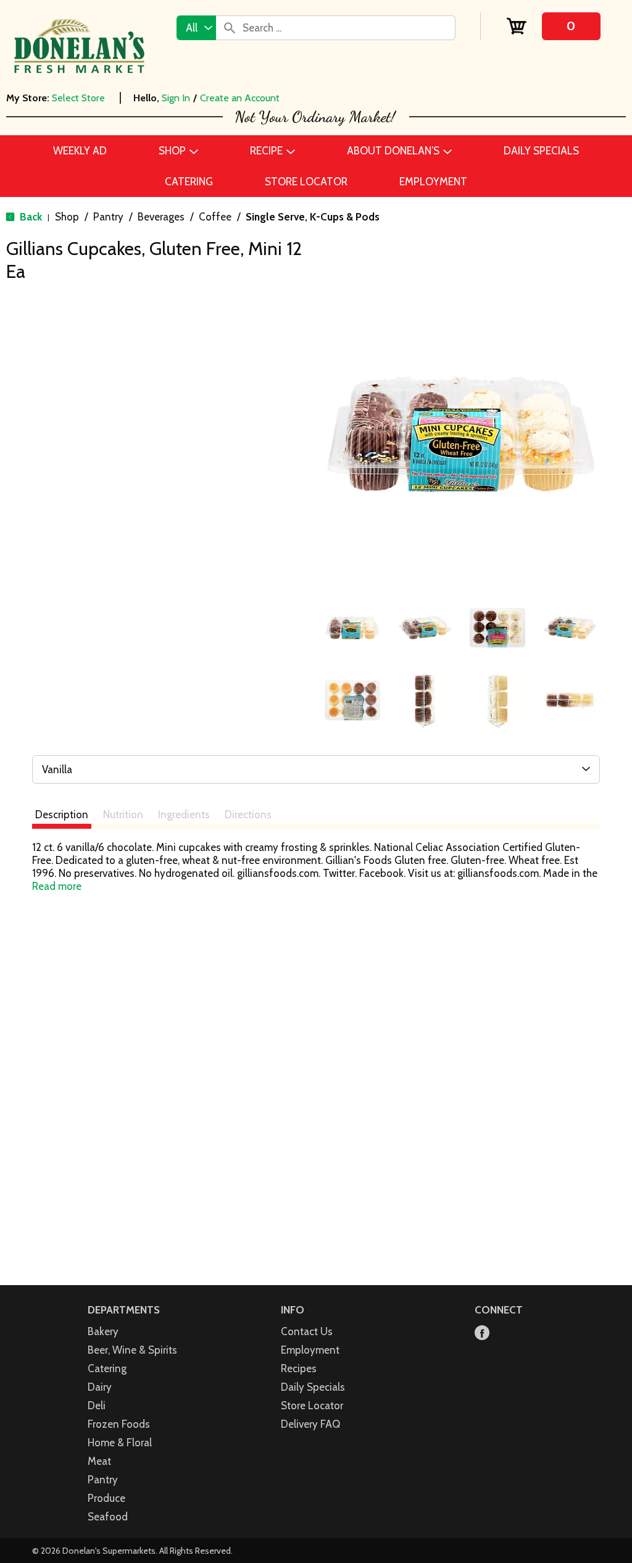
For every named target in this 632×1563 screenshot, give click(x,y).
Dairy (100, 1387)
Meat (99, 1461)
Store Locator (312, 1405)
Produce (106, 1498)
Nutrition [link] (123, 814)
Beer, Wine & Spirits (132, 1350)
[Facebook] (482, 1333)
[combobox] (196, 27)
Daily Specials (313, 1387)
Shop (67, 217)
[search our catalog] (229, 27)
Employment (310, 1350)
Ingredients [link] (184, 814)
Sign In (176, 98)
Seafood (108, 1517)
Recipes (299, 1368)
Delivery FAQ (310, 1424)
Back (29, 217)
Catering (107, 1368)
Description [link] (61, 814)
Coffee (215, 217)
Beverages (161, 217)
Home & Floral (120, 1442)
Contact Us (307, 1331)
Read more (56, 886)
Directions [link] (248, 814)
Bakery (103, 1331)
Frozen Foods (119, 1424)
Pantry (108, 217)
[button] (352, 628)
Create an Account (240, 98)
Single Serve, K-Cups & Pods (313, 217)
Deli (97, 1405)
